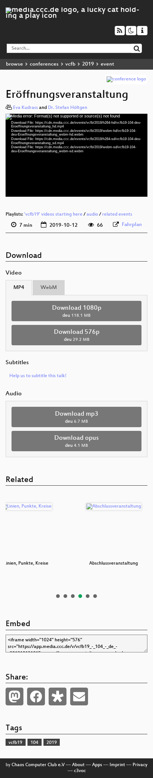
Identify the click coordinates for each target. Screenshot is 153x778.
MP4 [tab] (18, 288)
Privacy (140, 765)
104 (34, 742)
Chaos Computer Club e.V (38, 765)
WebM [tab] (48, 288)
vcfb (70, 64)
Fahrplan (132, 225)
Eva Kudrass (25, 107)
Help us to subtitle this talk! (37, 376)
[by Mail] (79, 696)
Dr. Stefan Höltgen (67, 107)
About (78, 765)
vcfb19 (15, 742)
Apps (97, 765)
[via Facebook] (36, 696)
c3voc (80, 771)
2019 (88, 64)
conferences (44, 64)
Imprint (117, 765)
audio (92, 214)
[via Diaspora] (57, 696)
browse (14, 64)
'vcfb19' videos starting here (53, 214)
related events (117, 214)
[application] (76, 155)
